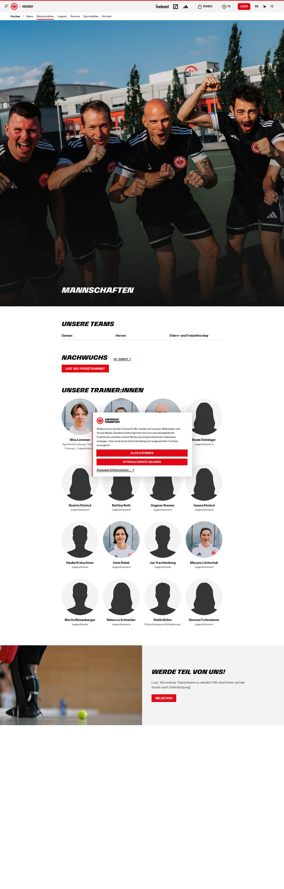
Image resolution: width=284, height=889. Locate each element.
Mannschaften (45, 16)
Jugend (61, 16)
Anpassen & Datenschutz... (114, 469)
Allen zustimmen (142, 452)
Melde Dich (163, 698)
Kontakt (107, 16)
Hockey (27, 6)
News (29, 16)
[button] (272, 6)
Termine (75, 16)
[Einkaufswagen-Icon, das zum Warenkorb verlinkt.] (264, 6)
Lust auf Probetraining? (85, 368)
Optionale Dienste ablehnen (142, 462)
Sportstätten (91, 16)
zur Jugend (120, 358)
